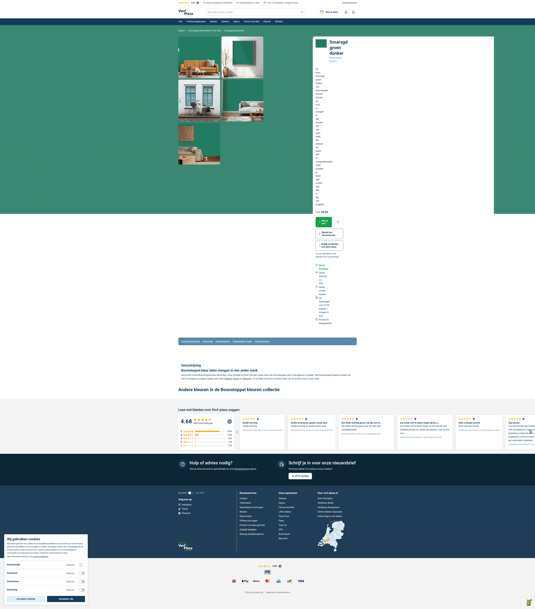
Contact (243, 498)
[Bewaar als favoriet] (338, 222)
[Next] (530, 432)
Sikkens (228, 378)
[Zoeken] (302, 12)
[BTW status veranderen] (191, 493)
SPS (281, 529)
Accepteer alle (66, 599)
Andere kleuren (262, 341)
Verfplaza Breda (325, 503)
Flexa (281, 520)
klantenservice (242, 469)
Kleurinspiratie (223, 341)
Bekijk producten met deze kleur (329, 245)
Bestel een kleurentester (328, 234)
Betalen (243, 511)
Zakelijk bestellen (248, 529)
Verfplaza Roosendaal (328, 507)
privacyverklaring (40, 556)
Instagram (187, 504)
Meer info (70, 565)
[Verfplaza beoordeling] (206, 421)
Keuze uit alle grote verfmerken (219, 3)
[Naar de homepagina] (185, 12)
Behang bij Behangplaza (252, 534)
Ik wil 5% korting (300, 476)
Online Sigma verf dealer (330, 516)
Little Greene (285, 511)
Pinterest (186, 513)
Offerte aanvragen (248, 520)
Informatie (208, 341)
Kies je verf (325, 222)
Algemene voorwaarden (278, 592)
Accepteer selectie (26, 599)
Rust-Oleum (284, 534)
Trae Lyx (283, 525)
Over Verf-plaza (325, 498)
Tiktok (185, 509)
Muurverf (283, 538)
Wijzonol (247, 378)
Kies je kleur (332, 12)
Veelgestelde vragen (242, 341)
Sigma (236, 378)
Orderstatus (245, 503)
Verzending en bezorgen (251, 507)
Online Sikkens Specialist (330, 511)
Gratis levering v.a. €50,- (249, 3)
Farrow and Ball (286, 507)
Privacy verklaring (254, 592)
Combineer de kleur (190, 341)
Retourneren (245, 516)
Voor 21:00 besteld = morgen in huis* (282, 3)
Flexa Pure (284, 516)
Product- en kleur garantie (252, 525)
